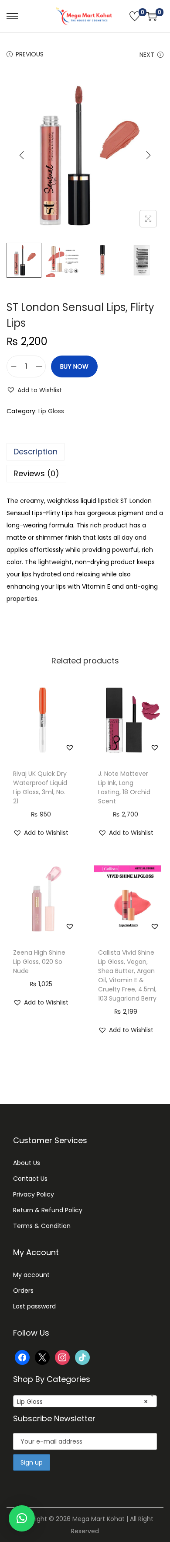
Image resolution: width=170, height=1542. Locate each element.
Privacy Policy (33, 1194)
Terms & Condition (42, 1225)
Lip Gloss (51, 411)
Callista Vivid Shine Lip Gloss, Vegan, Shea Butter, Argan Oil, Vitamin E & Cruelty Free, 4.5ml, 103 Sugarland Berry (127, 975)
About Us (26, 1162)
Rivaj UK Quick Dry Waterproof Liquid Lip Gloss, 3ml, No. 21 (40, 787)
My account (31, 1274)
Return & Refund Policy (47, 1210)
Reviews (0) (36, 473)
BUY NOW (74, 366)
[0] (134, 16)
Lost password (34, 1306)
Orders (23, 1290)
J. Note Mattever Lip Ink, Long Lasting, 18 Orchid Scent (124, 787)
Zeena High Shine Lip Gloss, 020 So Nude (39, 961)
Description (36, 451)
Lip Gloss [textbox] (82, 1401)
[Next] (148, 155)
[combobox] (85, 1401)
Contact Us (30, 1178)
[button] (34, 390)
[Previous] (22, 155)
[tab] (85, 452)
